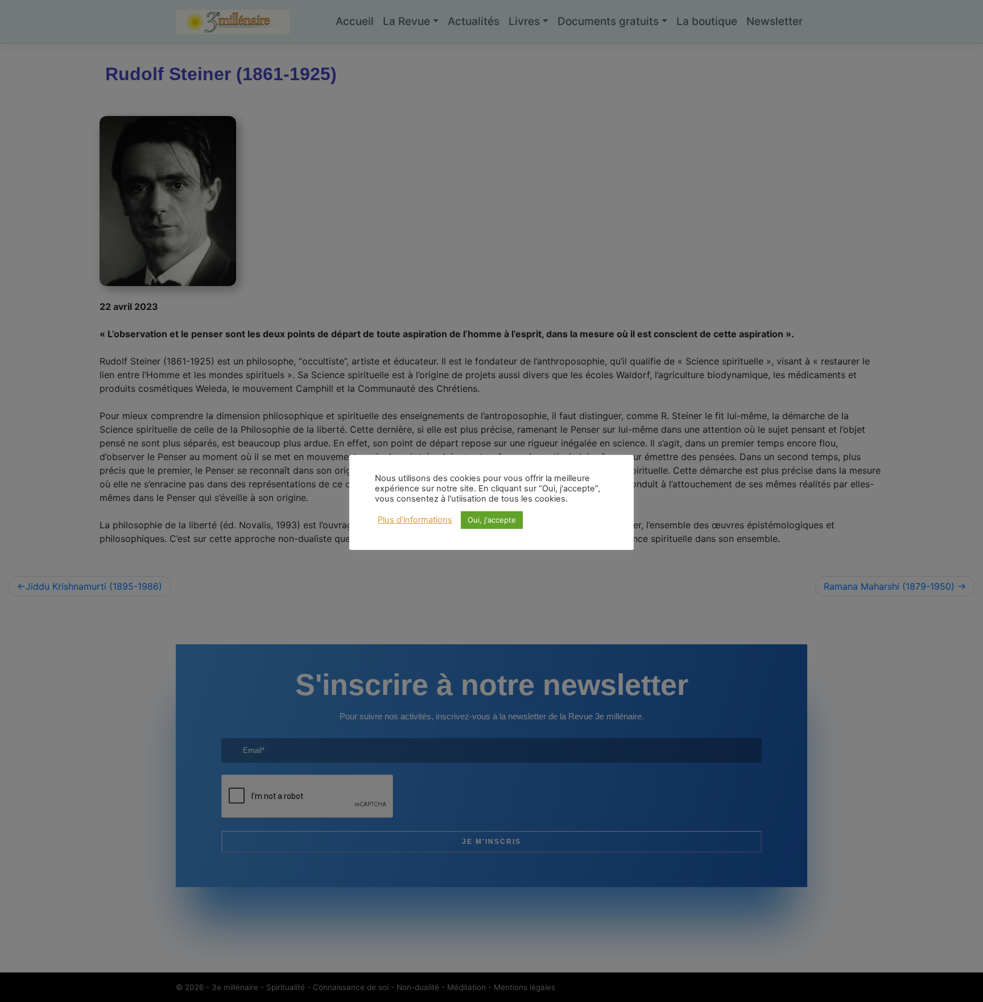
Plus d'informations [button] (415, 520)
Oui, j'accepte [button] (492, 519)
